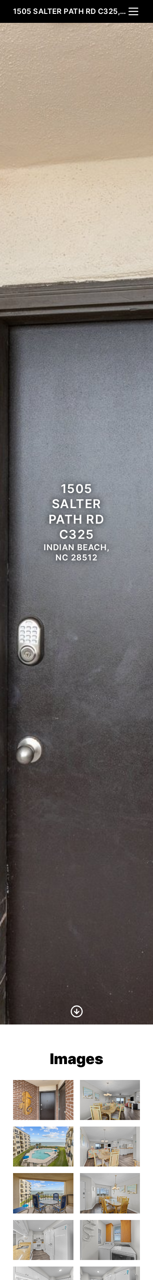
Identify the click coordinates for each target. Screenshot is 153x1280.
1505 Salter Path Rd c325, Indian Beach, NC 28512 (70, 11)
